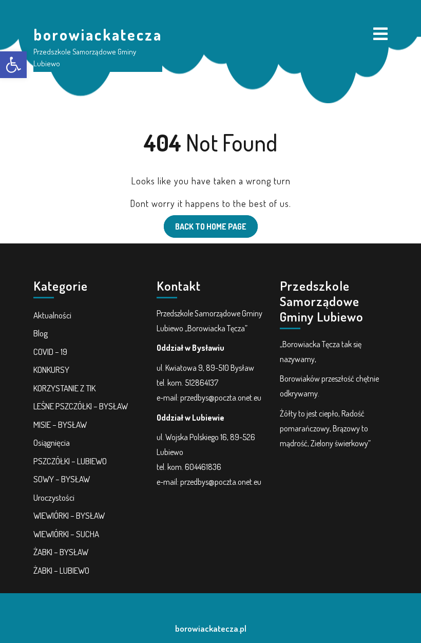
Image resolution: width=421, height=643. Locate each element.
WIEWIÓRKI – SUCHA (66, 533)
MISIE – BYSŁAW (60, 424)
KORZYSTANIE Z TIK (64, 388)
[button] (13, 64)
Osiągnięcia (51, 442)
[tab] (380, 35)
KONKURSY (51, 369)
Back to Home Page (205, 223)
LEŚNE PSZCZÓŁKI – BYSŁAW (80, 406)
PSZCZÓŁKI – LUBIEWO (70, 461)
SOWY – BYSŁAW (61, 479)
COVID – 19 (50, 351)
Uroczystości (53, 497)
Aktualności (52, 315)
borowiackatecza (97, 34)
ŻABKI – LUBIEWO (61, 570)
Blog (40, 333)
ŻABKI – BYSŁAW (60, 551)
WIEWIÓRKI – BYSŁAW (69, 515)
